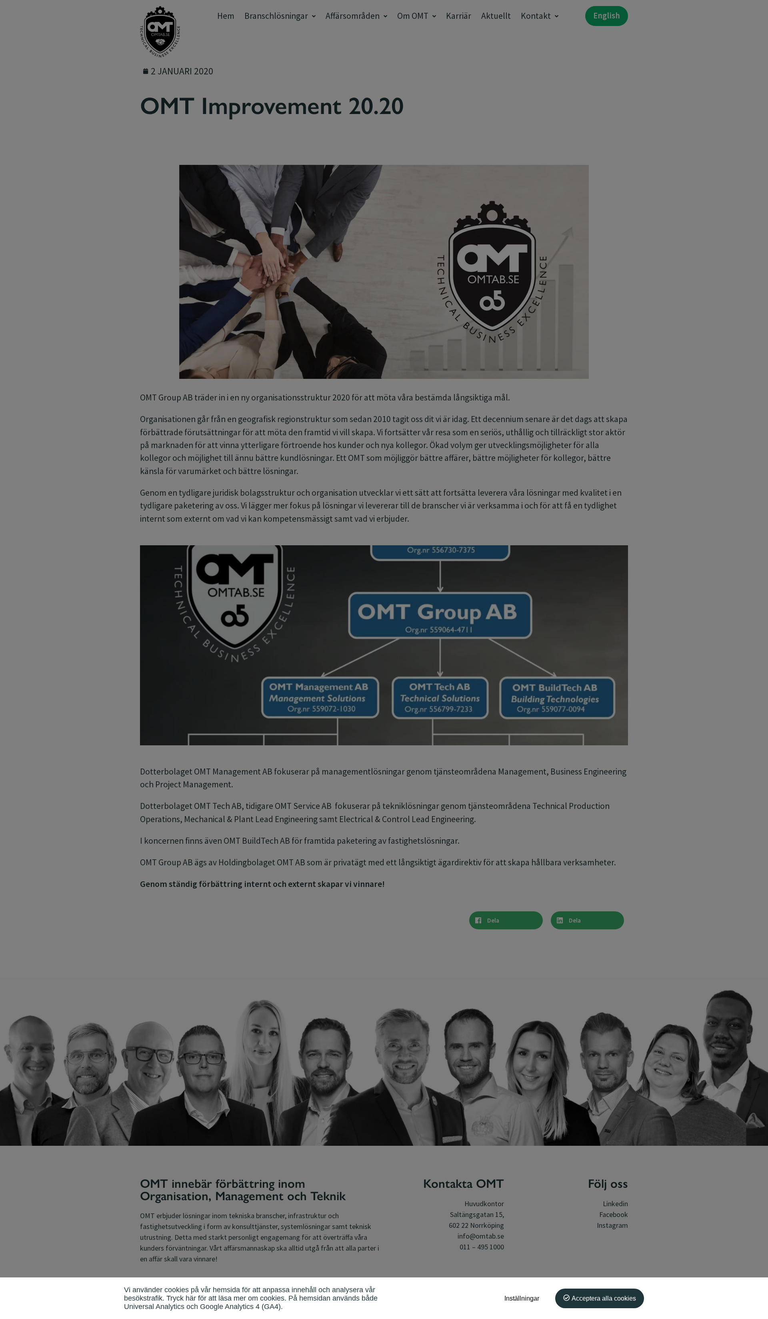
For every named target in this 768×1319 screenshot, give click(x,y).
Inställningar (521, 1298)
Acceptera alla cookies (604, 1298)
